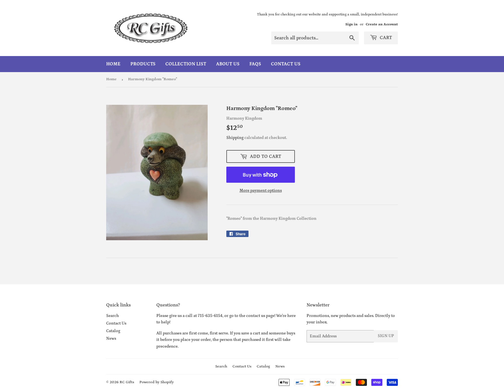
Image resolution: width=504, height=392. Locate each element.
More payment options (260, 190)
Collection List (185, 64)
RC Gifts (127, 382)
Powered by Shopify (156, 382)
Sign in (351, 24)
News (111, 338)
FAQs (255, 64)
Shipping (235, 137)
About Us (227, 64)
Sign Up (386, 336)
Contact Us (285, 64)
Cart (385, 37)
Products (142, 64)
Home (113, 64)
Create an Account (382, 24)
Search (112, 315)
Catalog (113, 331)
